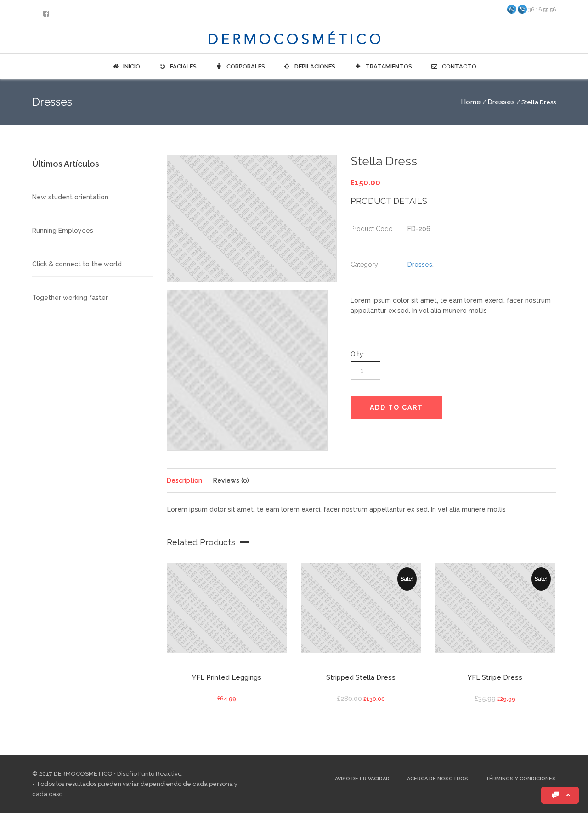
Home (471, 102)
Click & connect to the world (77, 264)
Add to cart (396, 407)
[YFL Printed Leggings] (227, 611)
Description (184, 480)
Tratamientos (388, 66)
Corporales (245, 66)
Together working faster (70, 297)
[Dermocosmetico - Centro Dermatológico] (294, 40)
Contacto (458, 66)
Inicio (131, 66)
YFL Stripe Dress (495, 677)
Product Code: (372, 228)
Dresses (501, 102)
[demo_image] (252, 218)
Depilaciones (314, 66)
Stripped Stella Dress (361, 677)
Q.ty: (358, 354)
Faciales (183, 66)
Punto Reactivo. (160, 773)
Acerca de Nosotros (437, 779)
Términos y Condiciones (521, 779)
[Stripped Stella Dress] (361, 611)
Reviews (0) (231, 480)
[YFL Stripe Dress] (495, 611)
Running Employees (62, 230)
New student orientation (70, 197)
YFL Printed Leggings (226, 677)
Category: (365, 264)
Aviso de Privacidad (362, 779)
